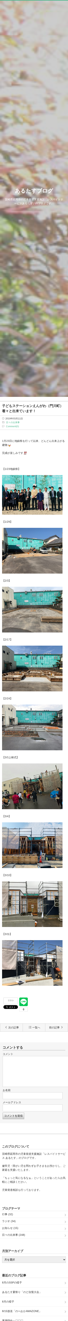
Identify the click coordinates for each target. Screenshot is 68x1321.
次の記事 (13, 1027)
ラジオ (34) (9, 1221)
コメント (8, 1053)
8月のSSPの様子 (12, 1282)
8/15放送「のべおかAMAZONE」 (22, 1311)
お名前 (7, 1090)
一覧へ (36, 1027)
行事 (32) (7, 1214)
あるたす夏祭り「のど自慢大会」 (22, 1292)
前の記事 (54, 1027)
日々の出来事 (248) (13, 1234)
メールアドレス (12, 1102)
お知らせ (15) (10, 1228)
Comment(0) (12, 426)
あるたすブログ (34, 191)
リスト (11, 1000)
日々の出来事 (13, 422)
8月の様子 (8, 1301)
